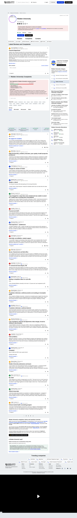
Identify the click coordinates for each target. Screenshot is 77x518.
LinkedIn (70, 468)
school (10, 103)
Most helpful (16, 109)
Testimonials (23, 468)
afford (40, 103)
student (26, 103)
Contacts (38, 38)
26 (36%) (16, 86)
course (30, 103)
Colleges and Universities (62, 71)
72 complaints (43, 28)
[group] (11, 41)
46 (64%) (16, 87)
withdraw (17, 103)
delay (43, 103)
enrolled (10, 105)
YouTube (68, 468)
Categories (34, 2)
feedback (15, 105)
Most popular (23, 109)
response (19, 105)
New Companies (58, 465)
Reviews (19, 38)
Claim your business (42, 468)
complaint (22, 103)
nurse (14, 103)
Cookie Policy (50, 468)
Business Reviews (58, 466)
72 (14, 85)
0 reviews (37, 28)
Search (16, 2)
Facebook (62, 468)
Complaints (28, 38)
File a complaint (29, 35)
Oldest (29, 109)
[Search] (22, 2)
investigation (35, 103)
